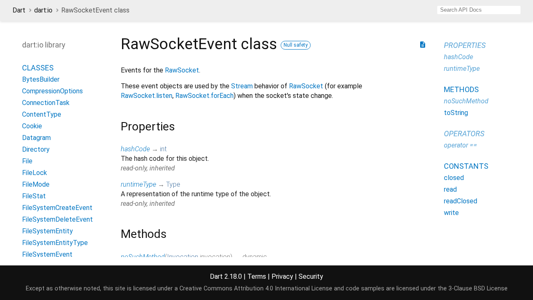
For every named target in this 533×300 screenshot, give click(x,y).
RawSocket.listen (146, 96)
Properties (465, 45)
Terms (256, 276)
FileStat (34, 196)
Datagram (36, 138)
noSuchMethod (143, 257)
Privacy (282, 276)
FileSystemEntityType (55, 243)
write (451, 213)
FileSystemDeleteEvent (57, 219)
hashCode (135, 149)
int (163, 149)
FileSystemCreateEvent (57, 208)
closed (454, 178)
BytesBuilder (41, 79)
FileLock (34, 173)
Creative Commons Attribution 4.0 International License (255, 288)
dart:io (43, 10)
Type (173, 184)
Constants (466, 166)
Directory (36, 149)
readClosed (460, 201)
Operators (464, 133)
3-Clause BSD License (478, 288)
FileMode (36, 184)
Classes (38, 67)
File (27, 161)
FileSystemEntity (47, 231)
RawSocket (182, 70)
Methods (461, 89)
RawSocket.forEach (204, 96)
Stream (242, 86)
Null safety (296, 45)
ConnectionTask (46, 103)
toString (456, 113)
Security (311, 276)
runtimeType (138, 184)
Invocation (182, 257)
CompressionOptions (52, 91)
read (450, 189)
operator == (460, 145)
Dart (18, 10)
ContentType (41, 114)
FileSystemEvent (47, 254)
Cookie (32, 126)
